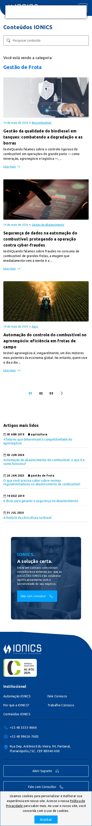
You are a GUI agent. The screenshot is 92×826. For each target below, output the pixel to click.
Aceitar (46, 819)
